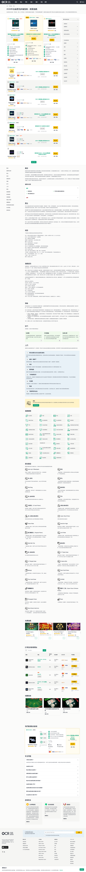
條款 (7, 189)
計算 (44, 650)
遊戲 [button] (37, 2)
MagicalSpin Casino (42, 859)
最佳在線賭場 (72, 841)
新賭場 (71, 859)
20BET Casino (41, 853)
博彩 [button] (26, 2)
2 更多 (31, 89)
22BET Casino (41, 843)
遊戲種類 (8, 191)
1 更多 (31, 75)
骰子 (55, 847)
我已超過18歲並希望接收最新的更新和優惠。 (53, 835)
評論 (35, 60)
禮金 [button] (21, 2)
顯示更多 (34, 162)
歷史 (7, 173)
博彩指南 (71, 861)
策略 (7, 181)
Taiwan (82, 2)
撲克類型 (8, 194)
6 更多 (62, 676)
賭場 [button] (16, 2)
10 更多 (31, 117)
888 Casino (41, 855)
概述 (7, 168)
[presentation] (79, 336)
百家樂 (55, 843)
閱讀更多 (61, 870)
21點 (55, 845)
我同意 (81, 869)
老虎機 (55, 853)
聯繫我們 (24, 843)
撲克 (55, 849)
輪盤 (55, 851)
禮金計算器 (8, 199)
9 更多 (31, 143)
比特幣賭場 (72, 849)
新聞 (46, 2)
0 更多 (62, 751)
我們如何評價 (25, 845)
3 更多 (62, 668)
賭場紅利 (71, 853)
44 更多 (31, 129)
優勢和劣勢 (8, 170)
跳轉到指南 (67, 19)
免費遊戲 (8, 197)
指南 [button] (31, 2)
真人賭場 (71, 851)
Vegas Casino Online (42, 851)
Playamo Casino (42, 845)
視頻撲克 (56, 855)
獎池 (42, 2)
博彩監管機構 (25, 847)
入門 (7, 186)
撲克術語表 (36, 405)
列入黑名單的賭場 (26, 849)
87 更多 (40, 58)
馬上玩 (72, 744)
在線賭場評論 (72, 847)
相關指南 (8, 202)
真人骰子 (56, 841)
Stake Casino (41, 857)
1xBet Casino (41, 841)
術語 (7, 176)
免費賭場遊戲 (72, 855)
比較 (32, 60)
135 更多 (22, 59)
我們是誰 (24, 841)
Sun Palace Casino (42, 847)
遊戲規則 (8, 178)
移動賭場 (71, 857)
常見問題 (8, 207)
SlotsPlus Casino (42, 849)
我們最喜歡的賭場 (10, 205)
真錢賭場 (71, 845)
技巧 (7, 184)
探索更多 (8, 210)
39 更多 (58, 59)
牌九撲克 (56, 857)
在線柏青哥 (56, 859)
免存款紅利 (72, 843)
